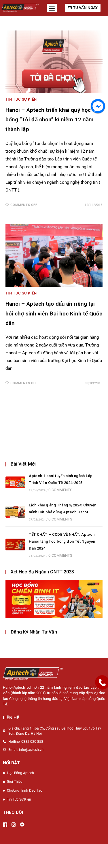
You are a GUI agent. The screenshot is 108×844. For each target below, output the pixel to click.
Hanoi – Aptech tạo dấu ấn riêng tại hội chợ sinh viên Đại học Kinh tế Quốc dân (54, 313)
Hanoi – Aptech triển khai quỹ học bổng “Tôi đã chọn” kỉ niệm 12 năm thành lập (49, 120)
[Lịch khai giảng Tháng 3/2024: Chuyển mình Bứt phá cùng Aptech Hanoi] (15, 512)
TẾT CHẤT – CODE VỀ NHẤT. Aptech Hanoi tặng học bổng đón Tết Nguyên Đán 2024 (62, 541)
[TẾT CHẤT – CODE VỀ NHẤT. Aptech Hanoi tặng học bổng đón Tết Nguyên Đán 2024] (15, 544)
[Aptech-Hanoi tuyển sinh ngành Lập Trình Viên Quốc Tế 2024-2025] (15, 482)
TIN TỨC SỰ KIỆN (21, 99)
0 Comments (60, 490)
